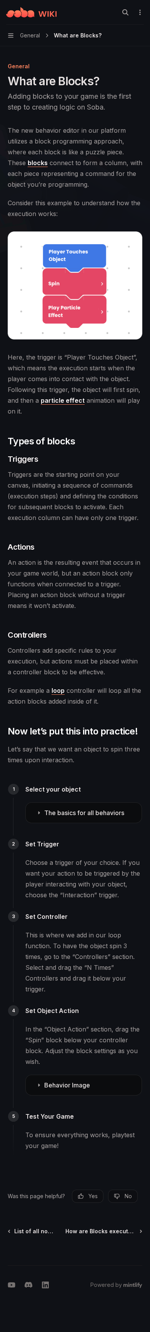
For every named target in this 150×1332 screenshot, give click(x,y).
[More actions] (140, 12)
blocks (38, 163)
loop (58, 690)
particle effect (63, 400)
